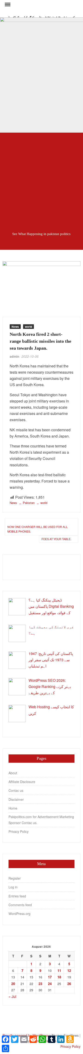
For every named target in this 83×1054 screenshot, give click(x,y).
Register (15, 878)
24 (50, 983)
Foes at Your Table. (56, 539)
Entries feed (17, 896)
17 (50, 977)
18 (59, 977)
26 (69, 983)
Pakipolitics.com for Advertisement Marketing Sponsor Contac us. (41, 819)
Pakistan (29, 502)
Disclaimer (16, 799)
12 (69, 970)
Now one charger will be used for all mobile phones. (37, 529)
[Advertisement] (41, 178)
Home (13, 808)
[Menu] (7, 4)
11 (59, 970)
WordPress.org (19, 913)
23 (40, 983)
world (28, 327)
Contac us (16, 790)
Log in (13, 887)
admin (14, 356)
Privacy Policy (19, 831)
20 (13, 983)
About (13, 773)
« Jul (12, 996)
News (15, 327)
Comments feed (20, 904)
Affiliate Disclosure (22, 781)
